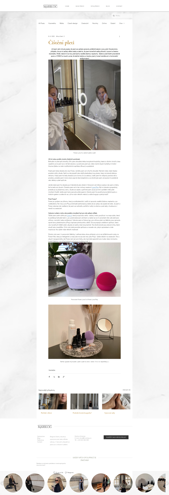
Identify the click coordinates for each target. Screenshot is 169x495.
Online (104, 23)
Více (120, 23)
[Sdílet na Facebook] (49, 377)
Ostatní (113, 23)
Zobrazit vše (126, 390)
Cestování (85, 23)
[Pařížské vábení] (53, 401)
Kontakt (39, 442)
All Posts (42, 23)
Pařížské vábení (46, 413)
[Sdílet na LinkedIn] (59, 377)
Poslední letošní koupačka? (82, 413)
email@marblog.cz (85, 438)
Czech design (73, 23)
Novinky (95, 23)
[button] (12, 482)
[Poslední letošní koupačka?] (84, 401)
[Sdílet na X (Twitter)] (54, 377)
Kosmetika (52, 23)
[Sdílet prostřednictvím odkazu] (64, 377)
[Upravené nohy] (116, 401)
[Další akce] (119, 36)
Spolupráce (41, 436)
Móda (62, 23)
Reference (40, 440)
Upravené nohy (109, 413)
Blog (38, 438)
